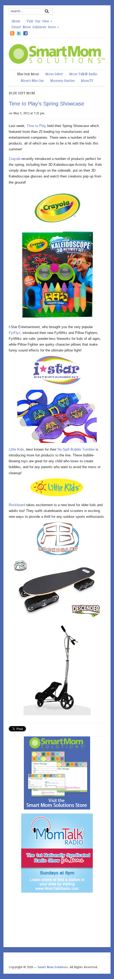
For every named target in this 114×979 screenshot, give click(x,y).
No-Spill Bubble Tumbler (76, 449)
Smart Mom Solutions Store (35, 27)
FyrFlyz (14, 333)
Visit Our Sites (39, 21)
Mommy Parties (62, 81)
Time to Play (36, 126)
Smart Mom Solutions (53, 967)
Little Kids (16, 449)
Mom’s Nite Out (32, 81)
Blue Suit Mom (28, 74)
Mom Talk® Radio (83, 74)
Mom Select (54, 74)
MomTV (87, 81)
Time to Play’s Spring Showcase (46, 104)
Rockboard (17, 505)
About (15, 21)
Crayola (14, 159)
